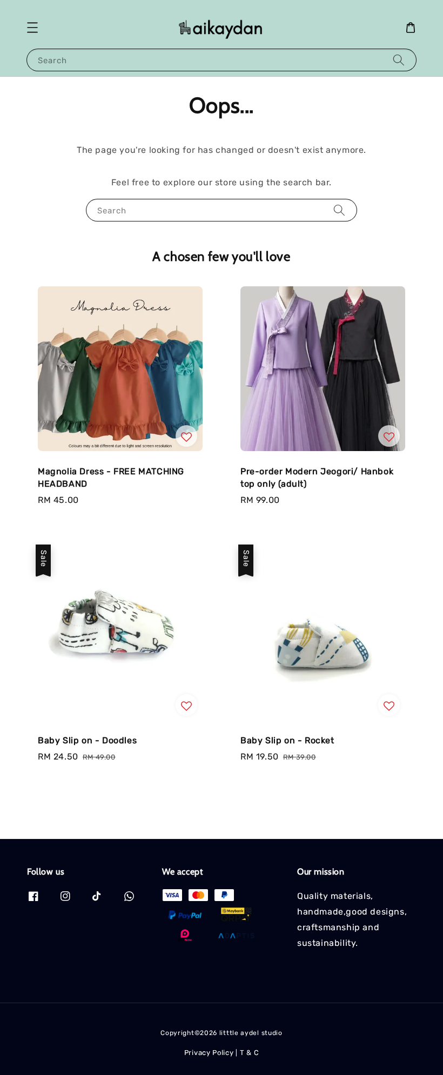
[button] (32, 27)
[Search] (398, 59)
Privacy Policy (209, 1053)
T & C (249, 1053)
